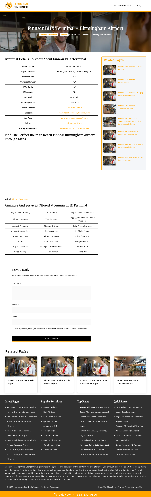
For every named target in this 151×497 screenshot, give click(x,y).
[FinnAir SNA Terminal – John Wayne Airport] (109, 83)
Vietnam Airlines (50, 435)
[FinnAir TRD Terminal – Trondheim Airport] (109, 109)
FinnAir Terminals (20, 199)
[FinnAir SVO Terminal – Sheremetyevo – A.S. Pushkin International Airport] (109, 122)
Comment (17, 283)
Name (15, 305)
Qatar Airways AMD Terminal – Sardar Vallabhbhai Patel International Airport (130, 449)
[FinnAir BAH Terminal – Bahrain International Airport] (109, 148)
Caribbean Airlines (51, 445)
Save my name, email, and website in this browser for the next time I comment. (50, 329)
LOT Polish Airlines (52, 417)
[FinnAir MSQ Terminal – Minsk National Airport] (109, 160)
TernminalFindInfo (48, 35)
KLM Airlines (49, 412)
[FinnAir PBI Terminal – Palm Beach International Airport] (109, 135)
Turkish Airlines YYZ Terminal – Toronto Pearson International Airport (94, 421)
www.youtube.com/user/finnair (74, 118)
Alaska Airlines (50, 450)
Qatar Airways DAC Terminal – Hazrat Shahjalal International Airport (21, 454)
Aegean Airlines (50, 407)
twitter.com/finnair (74, 123)
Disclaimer (111, 487)
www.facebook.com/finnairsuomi (74, 113)
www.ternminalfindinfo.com (26, 487)
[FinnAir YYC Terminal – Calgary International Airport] (109, 96)
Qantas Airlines (50, 421)
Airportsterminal (122, 5)
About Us (101, 487)
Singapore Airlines (51, 426)
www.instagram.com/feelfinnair (74, 128)
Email (15, 317)
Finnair (64, 35)
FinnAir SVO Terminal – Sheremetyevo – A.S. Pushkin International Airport (130, 121)
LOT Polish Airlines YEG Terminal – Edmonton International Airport (22, 421)
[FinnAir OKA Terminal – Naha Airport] (109, 70)
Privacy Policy (124, 487)
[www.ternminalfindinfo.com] (17, 5)
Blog (138, 5)
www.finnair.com (74, 108)
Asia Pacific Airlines (52, 440)
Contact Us (136, 487)
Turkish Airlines (50, 431)
